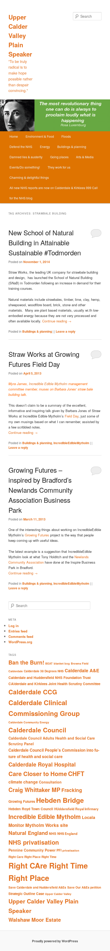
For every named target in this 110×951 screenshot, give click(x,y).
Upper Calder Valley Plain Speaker (20, 35)
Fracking (71, 790)
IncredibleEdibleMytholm (71, 443)
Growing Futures (37, 535)
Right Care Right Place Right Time (32, 857)
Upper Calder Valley (58, 894)
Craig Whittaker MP (34, 790)
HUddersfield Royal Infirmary (76, 809)
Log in (13, 625)
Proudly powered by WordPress (55, 941)
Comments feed (20, 636)
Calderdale (15, 671)
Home (13, 136)
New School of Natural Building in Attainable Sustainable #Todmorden (44, 242)
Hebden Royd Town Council (30, 808)
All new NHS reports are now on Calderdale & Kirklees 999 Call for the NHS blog (53, 192)
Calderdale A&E (82, 670)
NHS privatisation (33, 842)
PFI (59, 850)
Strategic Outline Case (26, 893)
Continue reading (56, 321)
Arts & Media (85, 157)
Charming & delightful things (29, 177)
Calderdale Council (37, 729)
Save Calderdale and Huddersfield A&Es (37, 887)
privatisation (70, 850)
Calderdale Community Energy (28, 722)
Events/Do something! (24, 167)
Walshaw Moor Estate (34, 919)
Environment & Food (40, 136)
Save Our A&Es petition (84, 887)
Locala (88, 817)
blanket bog (62, 663)
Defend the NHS (20, 146)
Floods (66, 136)
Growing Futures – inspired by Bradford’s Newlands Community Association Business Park (40, 490)
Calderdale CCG (32, 691)
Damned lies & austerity (25, 157)
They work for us (59, 167)
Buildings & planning (71, 146)
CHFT (76, 773)
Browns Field (80, 663)
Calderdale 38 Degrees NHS (44, 671)
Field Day (72, 416)
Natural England (28, 832)
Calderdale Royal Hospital (42, 764)
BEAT (49, 663)
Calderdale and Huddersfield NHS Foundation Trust (49, 677)
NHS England (67, 833)
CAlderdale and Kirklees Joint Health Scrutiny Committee (54, 683)
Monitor (16, 825)
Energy (45, 146)
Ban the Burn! (26, 662)
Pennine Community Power (32, 850)
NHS (52, 833)
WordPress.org (20, 641)
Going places (59, 157)
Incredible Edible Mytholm (47, 383)
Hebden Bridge (60, 800)
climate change (23, 782)
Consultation (50, 782)
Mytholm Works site (46, 825)
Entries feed (17, 631)
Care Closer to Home (37, 773)
